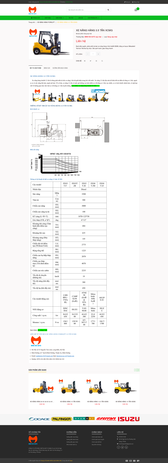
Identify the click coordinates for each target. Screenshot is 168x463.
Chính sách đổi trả (96, 442)
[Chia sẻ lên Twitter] (90, 61)
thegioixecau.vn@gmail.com (65, 356)
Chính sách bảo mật (97, 437)
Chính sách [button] (97, 432)
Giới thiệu (48, 18)
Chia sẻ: (79, 61)
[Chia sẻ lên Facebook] (85, 61)
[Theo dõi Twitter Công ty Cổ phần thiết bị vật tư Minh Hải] (122, 447)
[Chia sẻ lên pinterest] (96, 61)
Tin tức (71, 18)
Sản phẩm (59, 18)
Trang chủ (36, 18)
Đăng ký (127, 2)
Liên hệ (80, 18)
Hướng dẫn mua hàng (72, 437)
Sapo (71, 460)
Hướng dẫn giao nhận (72, 442)
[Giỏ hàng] (136, 9)
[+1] (102, 61)
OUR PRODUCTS (92, 18)
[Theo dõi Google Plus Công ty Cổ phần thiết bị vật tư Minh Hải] (126, 447)
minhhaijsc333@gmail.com (44, 356)
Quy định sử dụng (96, 444)
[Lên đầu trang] (165, 453)
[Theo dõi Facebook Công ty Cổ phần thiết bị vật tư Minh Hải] (118, 447)
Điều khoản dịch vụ (71, 444)
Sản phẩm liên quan (37, 370)
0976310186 (69, 2)
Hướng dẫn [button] (71, 432)
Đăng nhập (136, 2)
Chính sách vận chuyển (98, 439)
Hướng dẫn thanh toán (72, 439)
